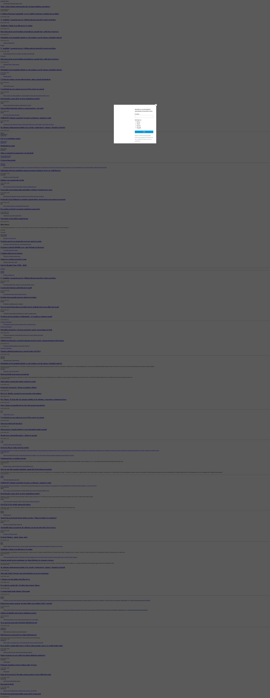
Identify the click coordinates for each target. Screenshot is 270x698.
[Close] (156, 105)
